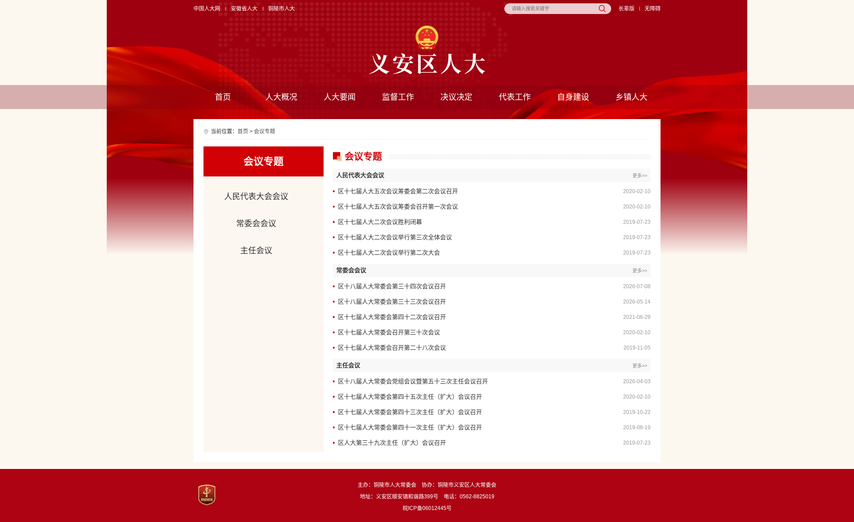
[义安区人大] (427, 63)
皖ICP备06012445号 (427, 508)
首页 (223, 96)
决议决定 (456, 96)
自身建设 (573, 96)
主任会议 (256, 250)
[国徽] (427, 37)
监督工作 (398, 96)
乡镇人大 (631, 96)
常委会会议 (256, 223)
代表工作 (515, 96)
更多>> (639, 175)
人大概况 (281, 96)
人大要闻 (340, 96)
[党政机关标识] (206, 495)
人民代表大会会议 (256, 196)
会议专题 (264, 131)
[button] (626, 8)
